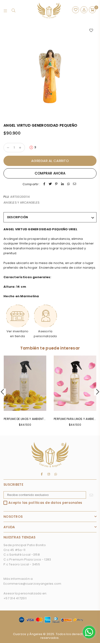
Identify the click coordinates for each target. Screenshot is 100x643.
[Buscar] (14, 10)
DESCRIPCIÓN (17, 217)
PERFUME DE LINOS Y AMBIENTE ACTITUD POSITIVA (38, 419)
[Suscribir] (91, 495)
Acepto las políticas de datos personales (45, 503)
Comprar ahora (50, 173)
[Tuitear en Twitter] (50, 184)
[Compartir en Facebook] (44, 184)
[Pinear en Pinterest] (56, 184)
